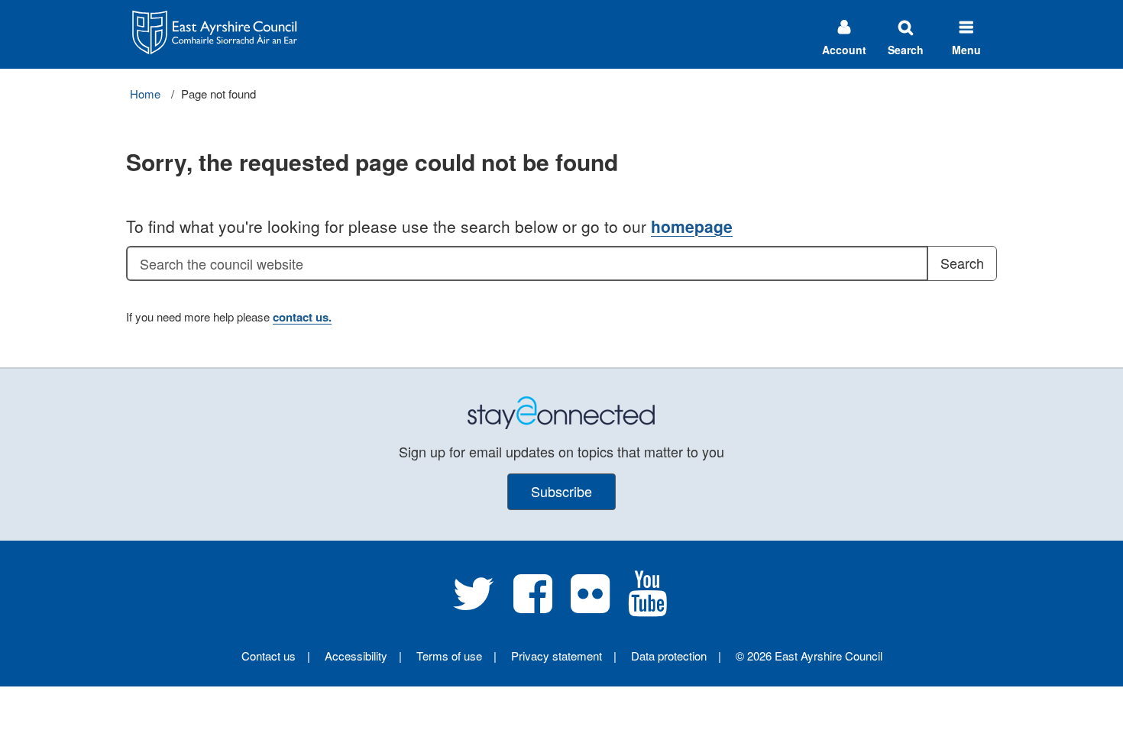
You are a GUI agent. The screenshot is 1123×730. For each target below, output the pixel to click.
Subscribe (561, 491)
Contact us (268, 656)
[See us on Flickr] (590, 605)
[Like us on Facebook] (532, 605)
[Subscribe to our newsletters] (561, 411)
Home (145, 94)
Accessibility (356, 656)
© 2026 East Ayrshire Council (809, 656)
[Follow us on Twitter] (473, 605)
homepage (692, 226)
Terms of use (449, 656)
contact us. (302, 316)
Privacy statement (556, 656)
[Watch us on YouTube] (647, 605)
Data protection (669, 656)
